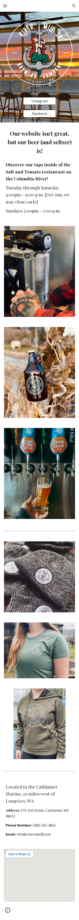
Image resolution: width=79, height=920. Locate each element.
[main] (39, 171)
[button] (5, 6)
